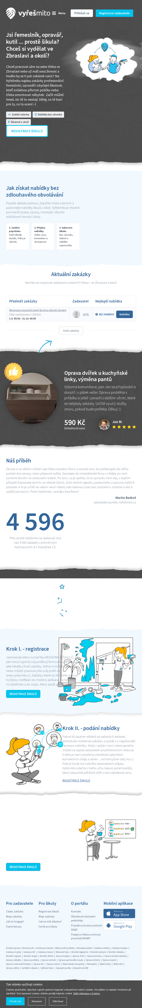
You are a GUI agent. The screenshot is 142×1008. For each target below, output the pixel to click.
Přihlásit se (81, 13)
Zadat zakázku (14, 911)
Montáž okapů (30, 956)
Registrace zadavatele (114, 13)
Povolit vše (15, 1001)
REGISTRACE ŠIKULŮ (23, 694)
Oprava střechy (93, 960)
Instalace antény (102, 948)
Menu (61, 13)
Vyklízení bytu (46, 968)
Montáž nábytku (116, 952)
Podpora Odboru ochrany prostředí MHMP (86, 936)
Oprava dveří (78, 956)
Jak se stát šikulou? (50, 921)
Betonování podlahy (65, 948)
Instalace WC (30, 952)
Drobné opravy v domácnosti (20, 948)
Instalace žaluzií (45, 952)
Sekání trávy (105, 964)
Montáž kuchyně (98, 952)
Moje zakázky (14, 916)
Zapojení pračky (63, 968)
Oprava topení (109, 960)
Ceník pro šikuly (48, 926)
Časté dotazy (13, 926)
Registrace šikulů (49, 911)
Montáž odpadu (13, 956)
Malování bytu (62, 952)
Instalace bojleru (120, 948)
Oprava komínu (94, 956)
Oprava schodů (49, 960)
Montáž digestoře (80, 952)
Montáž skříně (46, 956)
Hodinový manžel (44, 948)
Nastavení (37, 1001)
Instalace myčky (13, 952)
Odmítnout (58, 1001)
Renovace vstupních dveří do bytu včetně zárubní (37, 310)
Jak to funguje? (15, 921)
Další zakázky (71, 330)
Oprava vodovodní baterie (18, 964)
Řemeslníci (92, 964)
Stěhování (118, 964)
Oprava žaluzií (53, 964)
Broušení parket (84, 948)
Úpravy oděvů (12, 968)
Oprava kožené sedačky (115, 956)
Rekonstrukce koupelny (74, 964)
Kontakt (76, 911)
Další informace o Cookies (86, 993)
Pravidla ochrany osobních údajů (86, 927)
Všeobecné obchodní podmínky (83, 918)
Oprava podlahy (31, 960)
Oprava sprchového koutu (71, 960)
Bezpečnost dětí (81, 968)
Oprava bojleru (63, 956)
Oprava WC (38, 964)
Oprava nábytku (13, 960)
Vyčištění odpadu (30, 968)
